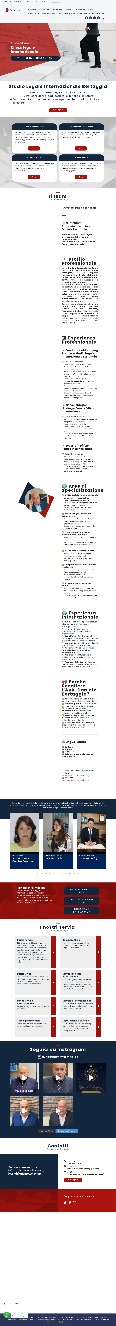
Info (34, 148)
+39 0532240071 (75, 1163)
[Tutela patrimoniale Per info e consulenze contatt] (24, 1111)
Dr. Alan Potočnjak (56, 858)
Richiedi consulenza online (81, 891)
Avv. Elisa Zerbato (22, 858)
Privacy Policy (52, 1322)
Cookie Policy (64, 1322)
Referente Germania (86, 855)
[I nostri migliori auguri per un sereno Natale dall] (91, 1078)
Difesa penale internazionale (81, 910)
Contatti (58, 110)
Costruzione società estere (82, 901)
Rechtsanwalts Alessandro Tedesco (91, 860)
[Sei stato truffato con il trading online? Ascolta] (58, 1111)
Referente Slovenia (53, 855)
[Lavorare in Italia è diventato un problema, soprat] (58, 1078)
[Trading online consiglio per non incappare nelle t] (24, 1078)
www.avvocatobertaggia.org (75, 780)
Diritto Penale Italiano (21, 855)
